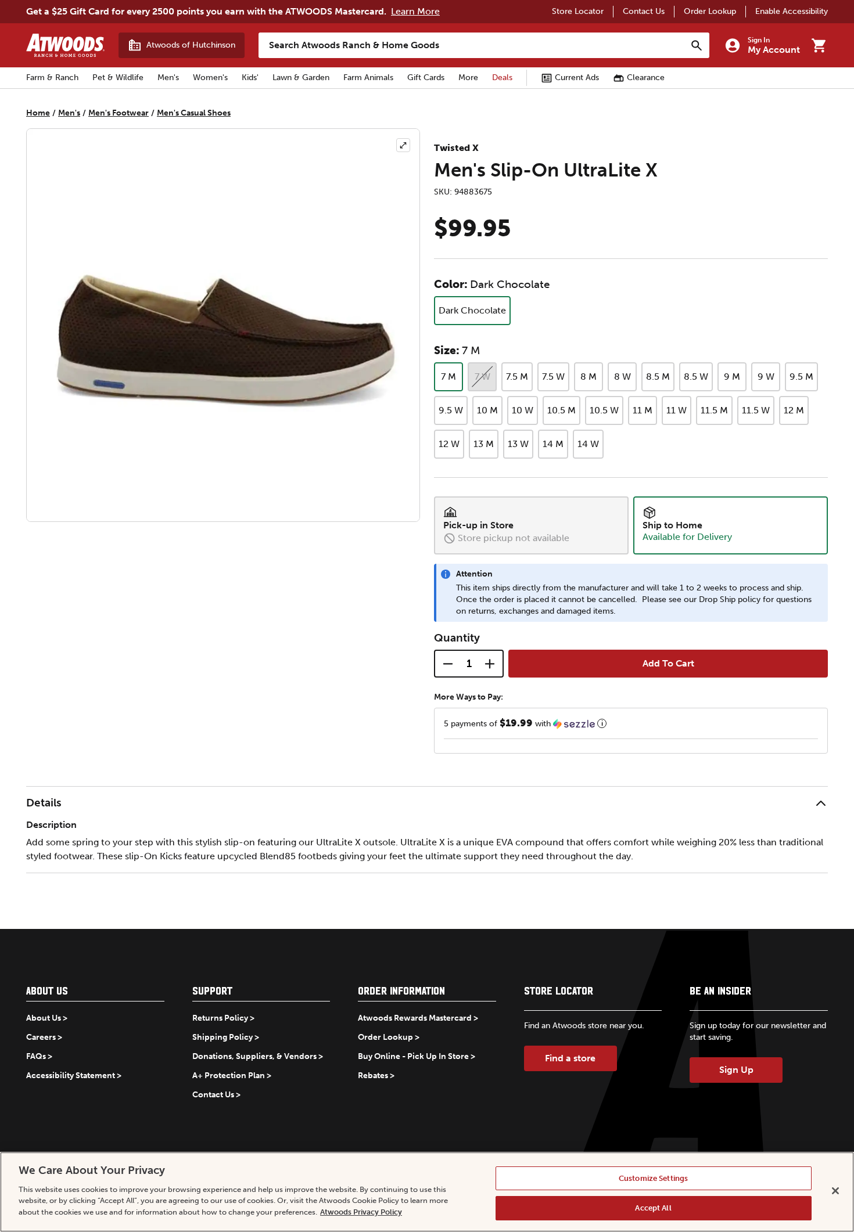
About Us (43, 1018)
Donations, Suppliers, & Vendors (254, 1056)
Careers (41, 1037)
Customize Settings (653, 1178)
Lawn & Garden (300, 77)
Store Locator (578, 11)
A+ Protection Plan (228, 1075)
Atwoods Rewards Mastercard (415, 1018)
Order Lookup (710, 11)
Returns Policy (220, 1018)
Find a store (570, 1058)
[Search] (696, 45)
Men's (168, 77)
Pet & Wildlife (117, 77)
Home (38, 113)
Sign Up (736, 1069)
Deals (502, 77)
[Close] (835, 1191)
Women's (210, 77)
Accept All (653, 1208)
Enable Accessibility (791, 11)
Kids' (250, 77)
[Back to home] (65, 45)
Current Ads (577, 77)
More (468, 77)
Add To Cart (668, 663)
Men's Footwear (118, 113)
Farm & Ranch (52, 77)
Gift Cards (425, 77)
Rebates (373, 1075)
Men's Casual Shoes (194, 113)
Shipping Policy (222, 1037)
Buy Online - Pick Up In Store (413, 1056)
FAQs (36, 1056)
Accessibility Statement (70, 1075)
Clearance (646, 77)
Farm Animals (368, 77)
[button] (631, 723)
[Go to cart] (818, 45)
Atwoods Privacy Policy (361, 1212)
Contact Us (644, 11)
